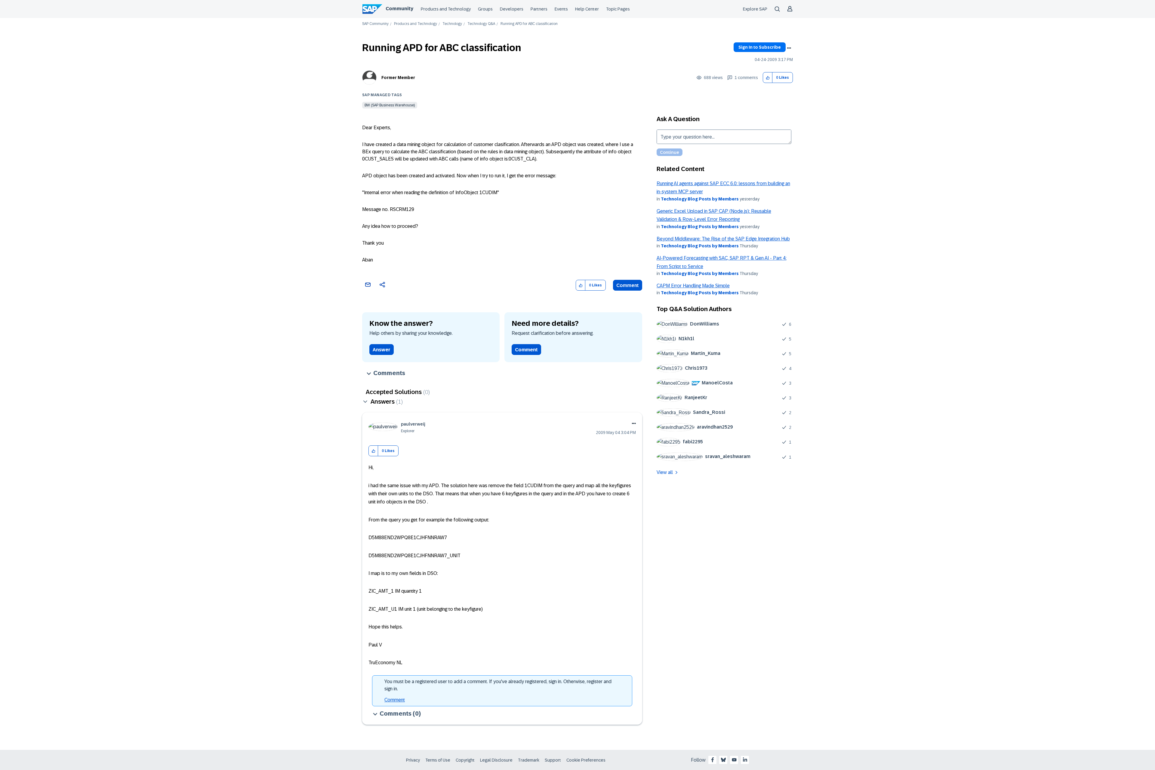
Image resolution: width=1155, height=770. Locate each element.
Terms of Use (437, 760)
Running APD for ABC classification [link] (529, 24)
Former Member (398, 77)
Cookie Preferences (585, 760)
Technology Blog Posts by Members (700, 199)
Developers (511, 9)
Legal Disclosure (496, 760)
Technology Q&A (481, 24)
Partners (539, 9)
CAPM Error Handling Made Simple (693, 285)
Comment (627, 285)
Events (561, 9)
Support (553, 760)
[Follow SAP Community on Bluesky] (723, 759)
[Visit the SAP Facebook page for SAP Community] (712, 759)
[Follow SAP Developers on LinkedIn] (745, 759)
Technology (452, 24)
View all (665, 472)
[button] (767, 77)
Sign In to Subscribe (759, 47)
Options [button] (789, 48)
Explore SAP (755, 9)
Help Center (587, 9)
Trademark (528, 760)
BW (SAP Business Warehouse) (390, 105)
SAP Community (375, 24)
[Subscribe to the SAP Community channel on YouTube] (734, 759)
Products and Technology (446, 9)
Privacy (413, 760)
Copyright (465, 760)
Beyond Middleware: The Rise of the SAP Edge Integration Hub (723, 238)
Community (399, 8)
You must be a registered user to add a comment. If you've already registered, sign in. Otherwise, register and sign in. (497, 685)
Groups (485, 9)
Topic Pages (618, 9)
